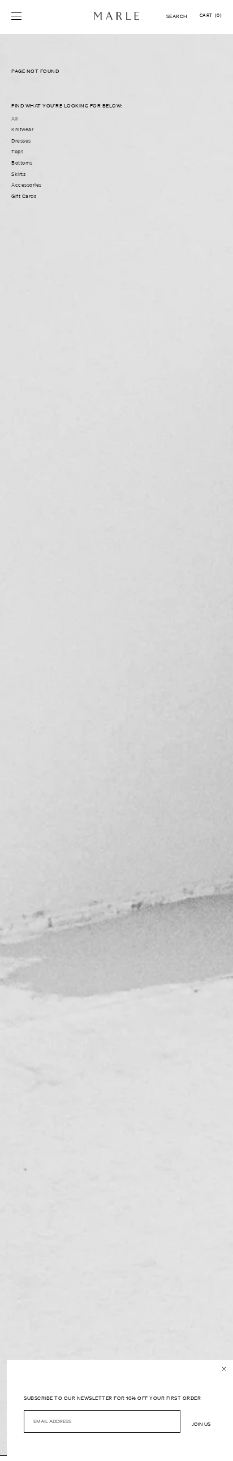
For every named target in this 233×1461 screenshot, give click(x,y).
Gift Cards (23, 196)
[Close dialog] (223, 1368)
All (14, 118)
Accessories (26, 185)
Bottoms (22, 163)
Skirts (18, 174)
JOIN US (201, 1424)
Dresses (21, 140)
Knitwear (22, 129)
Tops (17, 151)
